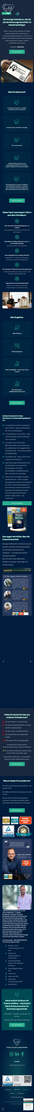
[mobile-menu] (17, 13)
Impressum (21, 1093)
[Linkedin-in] (17, 1054)
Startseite (8, 1089)
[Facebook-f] (22, 1054)
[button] (3, 71)
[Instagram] (11, 1054)
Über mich (17, 1089)
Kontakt (12, 1093)
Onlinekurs (26, 1089)
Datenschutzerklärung (17, 1097)
